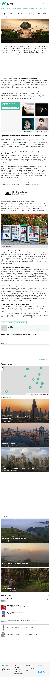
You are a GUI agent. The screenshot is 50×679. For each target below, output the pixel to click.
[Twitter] (44, 672)
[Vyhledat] (44, 3)
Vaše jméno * (3, 337)
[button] (6, 392)
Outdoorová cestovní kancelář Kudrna (30, 666)
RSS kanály (40, 665)
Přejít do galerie (10, 107)
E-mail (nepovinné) (30, 337)
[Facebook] (39, 672)
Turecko (9, 397)
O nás (15, 665)
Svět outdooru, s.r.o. (18, 669)
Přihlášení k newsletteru (19, 673)
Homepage (3, 8)
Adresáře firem (17, 671)
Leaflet (28, 394)
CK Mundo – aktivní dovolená (30, 669)
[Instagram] (41, 672)
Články (8, 8)
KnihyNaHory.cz (36, 184)
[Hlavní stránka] (7, 3)
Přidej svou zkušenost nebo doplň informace (13, 322)
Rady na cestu (39, 8)
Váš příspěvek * (4, 343)
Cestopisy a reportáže (16, 8)
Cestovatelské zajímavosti (28, 8)
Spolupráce (16, 667)
